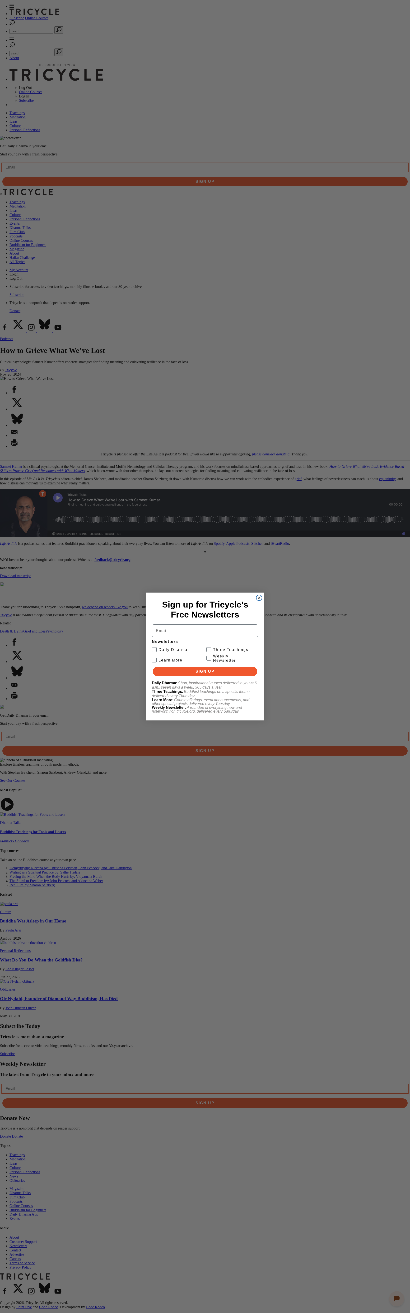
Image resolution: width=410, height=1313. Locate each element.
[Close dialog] (259, 598)
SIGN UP (205, 671)
